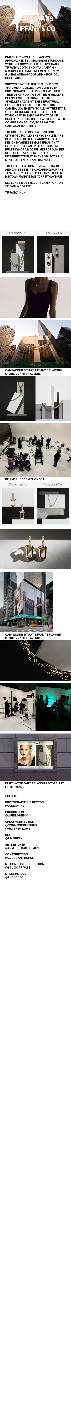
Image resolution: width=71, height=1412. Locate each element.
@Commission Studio (21, 825)
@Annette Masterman (22, 848)
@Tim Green (13, 838)
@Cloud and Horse (19, 858)
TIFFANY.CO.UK (15, 192)
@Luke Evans (14, 805)
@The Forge (14, 877)
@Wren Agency (16, 815)
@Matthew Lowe (17, 828)
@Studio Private (17, 867)
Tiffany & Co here (18, 186)
